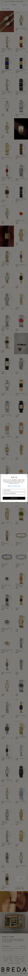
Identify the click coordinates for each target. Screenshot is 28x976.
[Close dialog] (26, 475)
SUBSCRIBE (14, 498)
